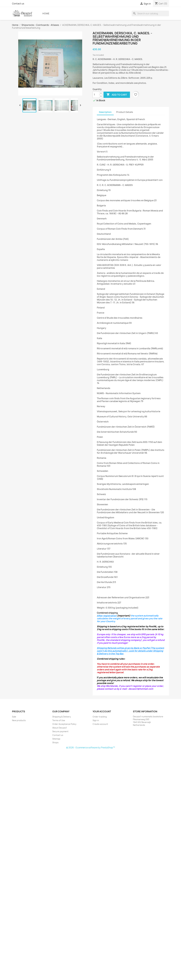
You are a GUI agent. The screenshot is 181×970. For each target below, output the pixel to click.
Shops (55, 742)
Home (45, 13)
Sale (14, 716)
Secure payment (60, 731)
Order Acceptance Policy (64, 724)
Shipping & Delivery (61, 716)
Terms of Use (58, 720)
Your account (102, 711)
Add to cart (116, 94)
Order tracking (100, 716)
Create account (100, 724)
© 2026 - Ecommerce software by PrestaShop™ (90, 747)
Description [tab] (105, 112)
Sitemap (56, 738)
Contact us (18, 3)
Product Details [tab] (124, 112)
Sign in (96, 720)
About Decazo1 (59, 727)
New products (19, 720)
